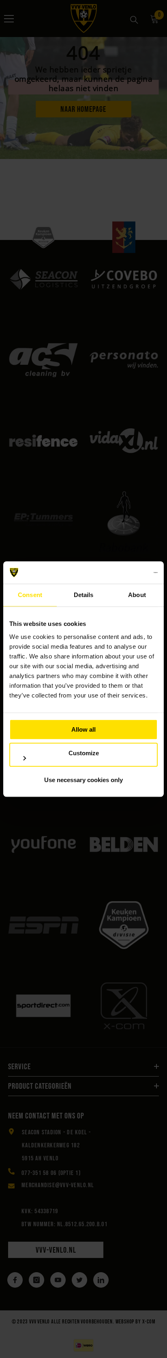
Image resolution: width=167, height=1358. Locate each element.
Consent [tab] (30, 594)
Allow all (83, 729)
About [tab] (137, 594)
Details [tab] (84, 594)
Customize (84, 753)
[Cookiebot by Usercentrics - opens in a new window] (122, 572)
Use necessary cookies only (83, 779)
